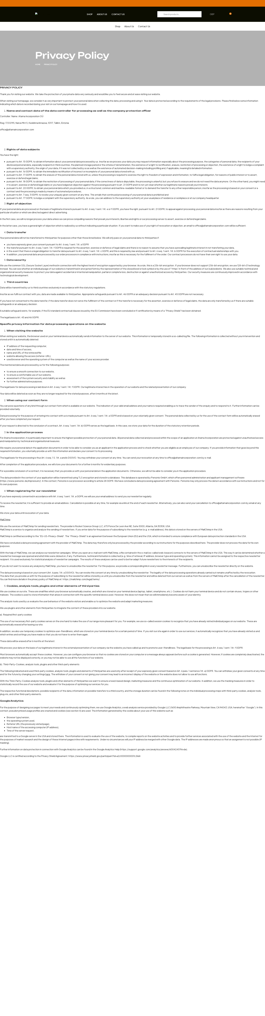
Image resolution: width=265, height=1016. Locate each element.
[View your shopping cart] (227, 14)
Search (160, 14)
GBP (212, 14)
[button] (213, 14)
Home (37, 64)
